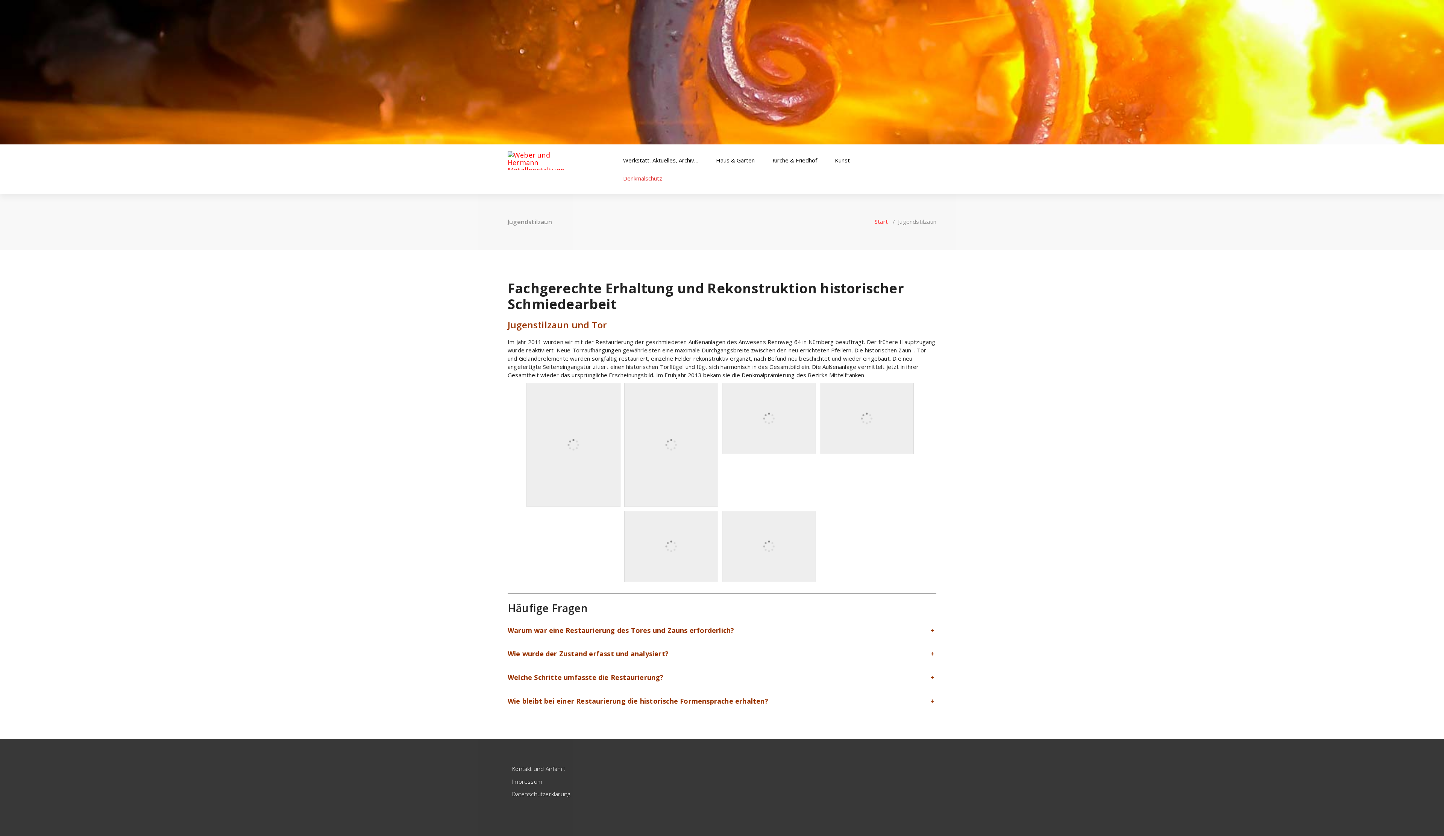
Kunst (843, 160)
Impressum (527, 781)
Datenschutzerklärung (541, 794)
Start (881, 221)
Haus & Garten (736, 160)
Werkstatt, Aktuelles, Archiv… (661, 160)
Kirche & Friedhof (795, 160)
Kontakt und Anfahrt (538, 768)
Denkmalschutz (643, 178)
